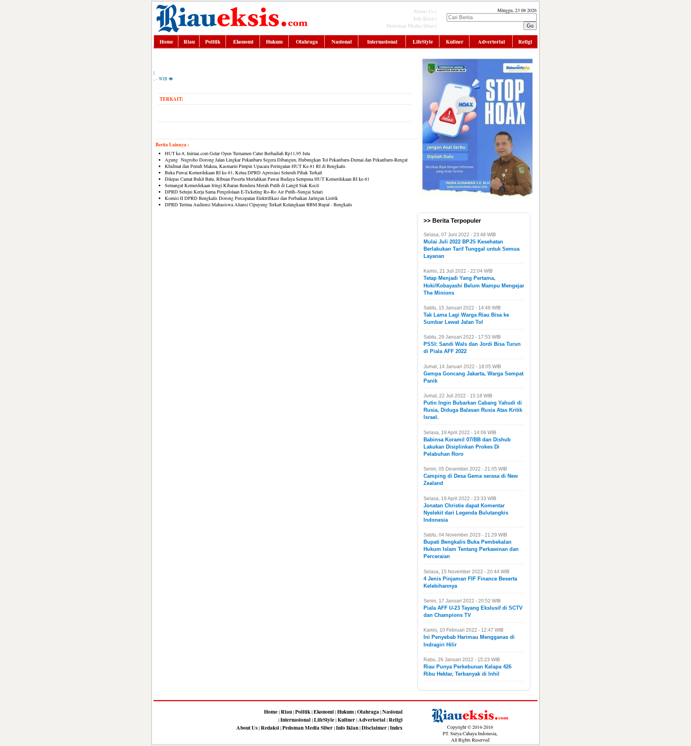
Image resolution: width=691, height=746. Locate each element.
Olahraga (307, 42)
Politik (212, 42)
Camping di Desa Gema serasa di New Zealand (470, 479)
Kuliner (454, 42)
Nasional (342, 42)
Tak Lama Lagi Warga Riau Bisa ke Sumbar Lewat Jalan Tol (466, 318)
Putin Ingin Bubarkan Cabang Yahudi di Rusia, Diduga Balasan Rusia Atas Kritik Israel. (472, 410)
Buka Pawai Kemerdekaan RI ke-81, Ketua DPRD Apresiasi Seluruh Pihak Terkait (243, 172)
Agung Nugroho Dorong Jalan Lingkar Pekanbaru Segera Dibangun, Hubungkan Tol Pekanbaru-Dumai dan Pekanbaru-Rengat (286, 159)
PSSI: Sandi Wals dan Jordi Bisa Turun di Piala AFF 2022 (472, 347)
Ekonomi (243, 42)
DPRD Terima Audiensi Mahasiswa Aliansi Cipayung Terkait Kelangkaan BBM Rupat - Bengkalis (258, 204)
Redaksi (270, 728)
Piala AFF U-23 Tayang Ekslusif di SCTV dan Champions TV (473, 611)
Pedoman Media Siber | (412, 25)
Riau (189, 42)
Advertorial (491, 42)
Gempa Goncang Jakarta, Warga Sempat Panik (473, 377)
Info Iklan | (425, 18)
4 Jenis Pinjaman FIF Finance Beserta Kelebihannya (470, 582)
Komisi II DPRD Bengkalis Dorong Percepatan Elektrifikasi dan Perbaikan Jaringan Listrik (251, 198)
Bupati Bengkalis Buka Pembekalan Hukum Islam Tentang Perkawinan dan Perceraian (471, 549)
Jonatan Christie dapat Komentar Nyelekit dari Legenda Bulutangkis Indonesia (465, 513)
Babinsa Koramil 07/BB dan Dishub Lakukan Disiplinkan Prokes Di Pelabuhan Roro (467, 447)
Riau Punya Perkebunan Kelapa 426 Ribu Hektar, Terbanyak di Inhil (467, 670)
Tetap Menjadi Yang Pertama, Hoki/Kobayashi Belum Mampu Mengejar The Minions (473, 285)
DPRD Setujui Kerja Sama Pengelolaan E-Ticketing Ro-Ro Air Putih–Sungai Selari (244, 191)
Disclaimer (374, 728)
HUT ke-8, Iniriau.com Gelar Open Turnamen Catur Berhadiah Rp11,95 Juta (239, 153)
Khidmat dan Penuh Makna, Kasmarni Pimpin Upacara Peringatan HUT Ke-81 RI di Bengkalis (255, 166)
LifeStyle (423, 42)
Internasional (382, 42)
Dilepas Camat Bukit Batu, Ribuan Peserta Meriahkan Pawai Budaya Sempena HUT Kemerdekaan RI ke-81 (267, 179)
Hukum (274, 42)
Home (166, 42)
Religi (525, 42)
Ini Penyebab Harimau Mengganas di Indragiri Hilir (469, 640)
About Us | (425, 11)
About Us (247, 728)
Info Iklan (347, 728)
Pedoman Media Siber (307, 728)
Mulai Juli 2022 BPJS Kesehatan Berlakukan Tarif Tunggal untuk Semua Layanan (471, 249)
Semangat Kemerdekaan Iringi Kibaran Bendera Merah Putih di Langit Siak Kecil (242, 185)
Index (396, 728)
